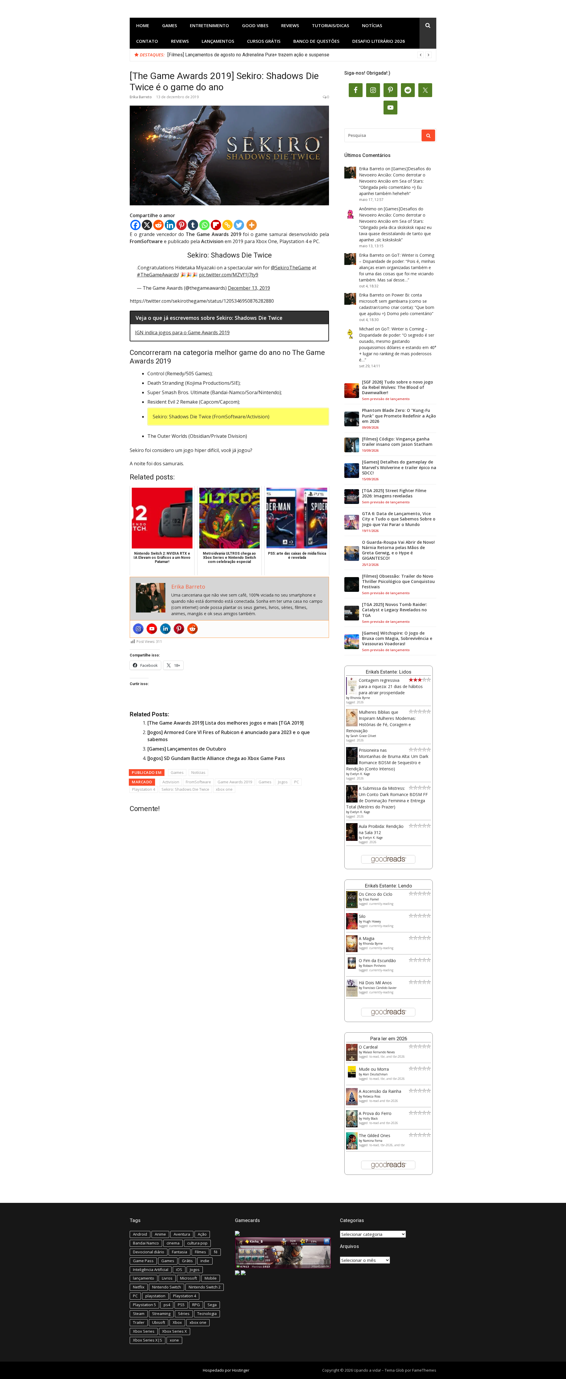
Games (169, 25)
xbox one (224, 789)
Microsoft (188, 1278)
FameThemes (424, 1370)
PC (296, 782)
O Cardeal (368, 1047)
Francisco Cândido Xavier (379, 988)
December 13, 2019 (249, 288)
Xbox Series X (174, 1331)
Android (140, 1234)
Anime (160, 1234)
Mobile (211, 1278)
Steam (138, 1313)
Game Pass (143, 1260)
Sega (212, 1304)
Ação (202, 1234)
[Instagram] (138, 628)
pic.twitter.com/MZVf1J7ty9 (228, 274)
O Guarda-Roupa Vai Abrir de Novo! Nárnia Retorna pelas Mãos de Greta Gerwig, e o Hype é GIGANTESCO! (398, 550)
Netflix (138, 1287)
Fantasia (179, 1251)
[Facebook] (135, 225)
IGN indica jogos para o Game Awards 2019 (182, 332)
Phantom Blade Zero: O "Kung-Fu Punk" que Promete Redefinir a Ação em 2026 (399, 416)
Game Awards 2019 (235, 782)
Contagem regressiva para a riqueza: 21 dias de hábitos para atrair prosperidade (391, 686)
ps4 (167, 1304)
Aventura (182, 1234)
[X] (147, 225)
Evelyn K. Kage (360, 774)
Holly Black (370, 1118)
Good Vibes (255, 25)
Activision (170, 782)
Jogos (283, 782)
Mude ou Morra (374, 1069)
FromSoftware (198, 782)
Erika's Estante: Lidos (388, 672)
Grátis (187, 1260)
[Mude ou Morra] (352, 1076)
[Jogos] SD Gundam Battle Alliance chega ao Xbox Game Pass (216, 758)
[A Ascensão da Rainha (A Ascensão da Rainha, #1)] (352, 1103)
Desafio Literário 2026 (378, 41)
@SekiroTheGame (291, 267)
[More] (251, 225)
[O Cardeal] (352, 1059)
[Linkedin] (170, 225)
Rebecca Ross (371, 1096)
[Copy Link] (227, 225)
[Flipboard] (216, 225)
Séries (184, 1313)
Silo (362, 916)
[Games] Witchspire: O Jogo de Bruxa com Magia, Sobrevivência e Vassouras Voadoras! (397, 638)
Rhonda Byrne (360, 698)
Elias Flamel (371, 899)
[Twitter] (239, 225)
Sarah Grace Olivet (363, 736)
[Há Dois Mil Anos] (352, 995)
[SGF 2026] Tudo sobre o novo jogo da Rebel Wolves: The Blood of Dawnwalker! (397, 387)
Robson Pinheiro (374, 966)
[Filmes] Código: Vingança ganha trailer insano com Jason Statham (397, 441)
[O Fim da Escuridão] (352, 967)
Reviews (290, 25)
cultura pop (197, 1243)
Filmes (200, 1251)
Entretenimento (209, 25)
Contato (147, 41)
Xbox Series (143, 1331)
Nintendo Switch (166, 1287)
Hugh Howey (372, 921)
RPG (196, 1304)
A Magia (366, 938)
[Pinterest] (181, 225)
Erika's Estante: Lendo (388, 886)
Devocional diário (148, 1251)
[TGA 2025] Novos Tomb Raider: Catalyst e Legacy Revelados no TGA (394, 610)
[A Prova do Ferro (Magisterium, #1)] (352, 1126)
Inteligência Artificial (150, 1269)
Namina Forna (372, 1141)
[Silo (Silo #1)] (352, 928)
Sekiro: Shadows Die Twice (185, 789)
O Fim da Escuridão (377, 960)
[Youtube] (152, 628)
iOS (179, 1269)
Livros (167, 1278)
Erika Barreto (141, 96)
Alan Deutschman (375, 1074)
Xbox (177, 1322)
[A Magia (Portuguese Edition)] (352, 950)
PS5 (181, 1304)
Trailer (138, 1322)
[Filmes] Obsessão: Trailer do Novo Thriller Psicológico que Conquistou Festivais (398, 581)
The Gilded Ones (374, 1135)
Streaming (161, 1313)
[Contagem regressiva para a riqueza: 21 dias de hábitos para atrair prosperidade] (352, 693)
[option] (299, 55)
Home (142, 25)
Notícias (372, 25)
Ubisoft (158, 1322)
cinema (173, 1243)
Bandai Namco (146, 1243)
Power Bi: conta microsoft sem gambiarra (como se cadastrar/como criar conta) (393, 301)
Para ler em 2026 (388, 1038)
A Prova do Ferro (375, 1113)
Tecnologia (207, 1313)
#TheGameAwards (157, 274)
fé (216, 1251)
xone (174, 1340)
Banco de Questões (316, 41)
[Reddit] (158, 225)
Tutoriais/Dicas (330, 25)
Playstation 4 (143, 789)
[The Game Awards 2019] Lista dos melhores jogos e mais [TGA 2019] (225, 723)
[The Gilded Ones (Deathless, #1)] (352, 1148)
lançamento (143, 1278)
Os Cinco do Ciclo (375, 894)
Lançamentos (218, 41)
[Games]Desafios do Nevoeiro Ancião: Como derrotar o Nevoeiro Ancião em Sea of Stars (395, 175)
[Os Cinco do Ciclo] (352, 906)
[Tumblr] (193, 225)
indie (204, 1260)
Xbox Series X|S (147, 1340)
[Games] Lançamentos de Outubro (186, 749)
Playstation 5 (144, 1304)
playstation (155, 1295)
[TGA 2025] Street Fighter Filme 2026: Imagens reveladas (394, 493)
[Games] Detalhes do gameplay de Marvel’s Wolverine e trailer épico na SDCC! (399, 467)
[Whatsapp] (204, 225)
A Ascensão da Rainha (380, 1091)
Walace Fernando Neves (379, 1052)
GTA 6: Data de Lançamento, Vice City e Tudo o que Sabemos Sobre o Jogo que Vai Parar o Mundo (398, 519)
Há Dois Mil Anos (375, 982)
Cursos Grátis (263, 41)
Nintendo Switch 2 (205, 1287)
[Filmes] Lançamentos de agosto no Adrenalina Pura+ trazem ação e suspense (248, 55)
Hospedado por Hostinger (226, 1370)
